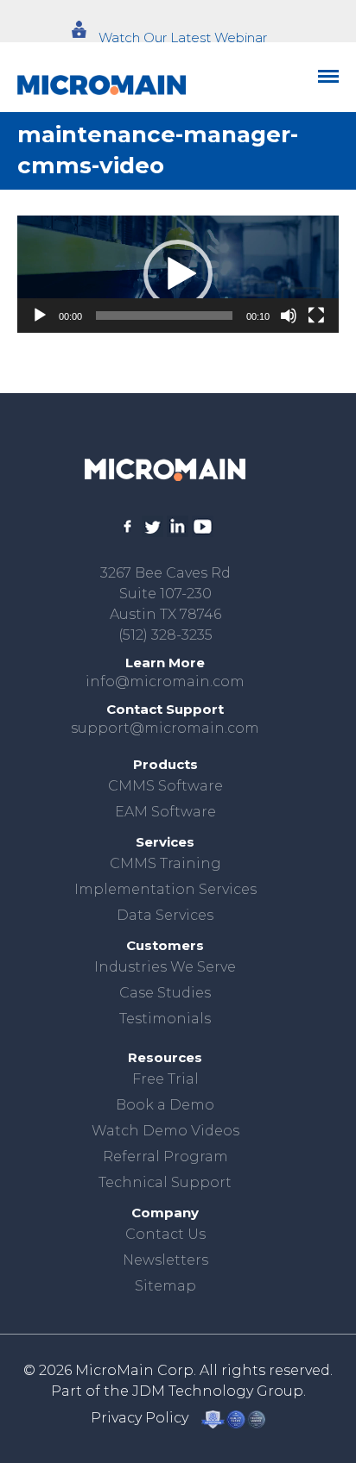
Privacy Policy (139, 1418)
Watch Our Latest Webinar (183, 37)
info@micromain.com (165, 681)
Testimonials (165, 1018)
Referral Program (165, 1156)
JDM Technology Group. (219, 1391)
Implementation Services (165, 889)
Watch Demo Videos (165, 1130)
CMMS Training (165, 863)
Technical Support (165, 1182)
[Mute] (288, 315)
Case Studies (165, 993)
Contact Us (165, 1234)
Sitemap (165, 1286)
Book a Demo (165, 1105)
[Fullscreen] (316, 315)
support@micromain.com (165, 728)
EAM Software (165, 811)
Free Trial (165, 1079)
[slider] (164, 315)
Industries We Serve (165, 967)
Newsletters (165, 1260)
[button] (178, 274)
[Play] (39, 315)
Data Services (165, 915)
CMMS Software (165, 786)
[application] (178, 274)
